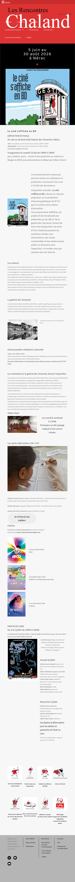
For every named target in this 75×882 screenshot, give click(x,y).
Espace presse (30, 842)
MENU (7, 2)
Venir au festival (60, 784)
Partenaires (30, 846)
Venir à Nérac (30, 839)
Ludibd (43, 857)
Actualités (8, 22)
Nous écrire (45, 839)
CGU (58, 842)
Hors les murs (48, 30)
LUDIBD (28, 37)
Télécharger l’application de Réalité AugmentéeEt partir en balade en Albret (60, 819)
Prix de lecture (33, 30)
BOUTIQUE (33, 22)
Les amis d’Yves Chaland (13, 37)
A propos (60, 839)
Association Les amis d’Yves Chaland (46, 844)
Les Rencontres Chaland (13, 30)
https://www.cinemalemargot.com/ (28, 532)
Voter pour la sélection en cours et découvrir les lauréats (15, 816)
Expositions (21, 22)
